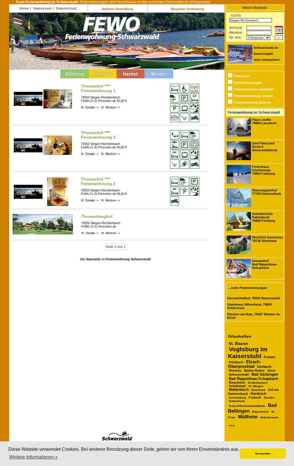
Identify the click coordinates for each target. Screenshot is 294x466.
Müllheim (248, 416)
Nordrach (258, 394)
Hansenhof (265, 264)
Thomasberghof (97, 216)
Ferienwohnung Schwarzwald (128, 259)
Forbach (255, 397)
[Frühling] (74, 79)
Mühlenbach (239, 390)
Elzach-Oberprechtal (244, 364)
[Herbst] (130, 79)
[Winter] (158, 79)
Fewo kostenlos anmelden (254, 89)
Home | (25, 8)
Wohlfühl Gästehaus (267, 239)
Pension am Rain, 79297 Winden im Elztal (253, 315)
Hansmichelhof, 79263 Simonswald (253, 298)
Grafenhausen (258, 382)
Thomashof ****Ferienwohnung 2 (98, 181)
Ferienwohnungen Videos (253, 96)
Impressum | (43, 8)
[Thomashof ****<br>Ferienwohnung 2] (28, 205)
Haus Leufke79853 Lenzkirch (264, 121)
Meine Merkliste (255, 8)
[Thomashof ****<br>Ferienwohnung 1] (28, 112)
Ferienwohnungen (248, 82)
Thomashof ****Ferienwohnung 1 (98, 88)
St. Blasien (238, 343)
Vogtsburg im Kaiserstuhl (248, 352)
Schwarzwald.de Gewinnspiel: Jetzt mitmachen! (267, 53)
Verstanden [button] (263, 453)
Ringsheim (237, 382)
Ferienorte (241, 76)
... (232, 424)
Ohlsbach (236, 362)
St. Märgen (255, 386)
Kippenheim (260, 411)
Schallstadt (237, 386)
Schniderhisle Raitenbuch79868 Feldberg (263, 217)
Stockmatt (258, 389)
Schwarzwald (239, 374)
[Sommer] (103, 79)
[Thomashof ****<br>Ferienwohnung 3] (28, 158)
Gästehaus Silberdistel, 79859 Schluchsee (249, 306)
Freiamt (269, 357)
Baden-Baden (254, 370)
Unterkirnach (269, 417)
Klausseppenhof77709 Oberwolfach (266, 192)
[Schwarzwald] (117, 439)
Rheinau (235, 370)
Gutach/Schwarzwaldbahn (247, 405)
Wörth (271, 370)
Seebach (264, 367)
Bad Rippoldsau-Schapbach (253, 378)
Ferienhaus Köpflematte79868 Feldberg (263, 170)
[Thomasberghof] (43, 233)
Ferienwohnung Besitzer (252, 102)
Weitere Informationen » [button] (33, 457)
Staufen (269, 397)
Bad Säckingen (265, 374)
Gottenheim (237, 401)
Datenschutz (66, 8)
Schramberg (237, 397)
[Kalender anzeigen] (279, 33)
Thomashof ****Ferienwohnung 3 (98, 134)
